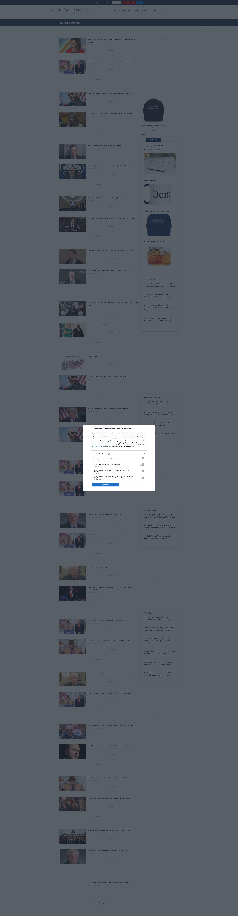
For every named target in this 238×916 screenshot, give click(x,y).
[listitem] (119, 454)
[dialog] (119, 458)
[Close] (151, 428)
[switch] (142, 458)
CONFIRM (105, 485)
